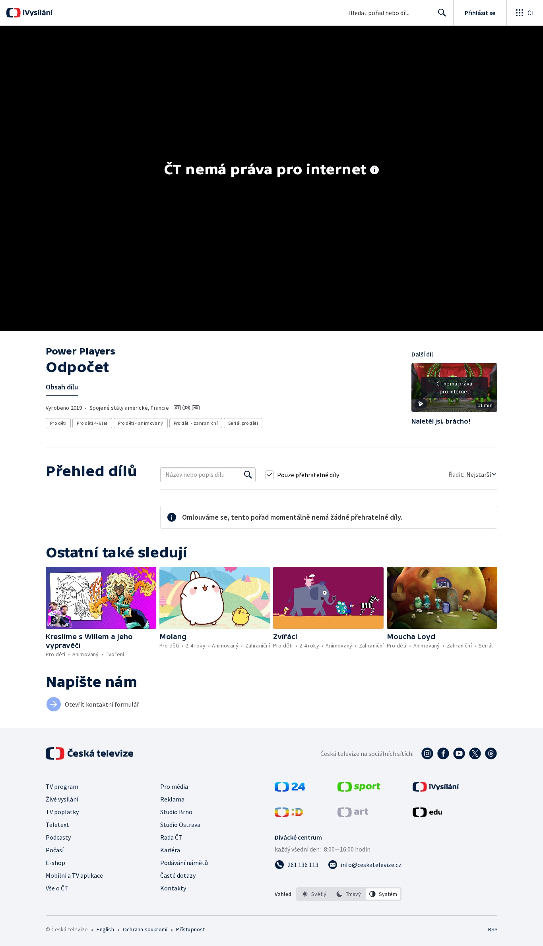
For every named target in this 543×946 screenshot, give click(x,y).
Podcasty (58, 837)
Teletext (57, 824)
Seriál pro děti (243, 423)
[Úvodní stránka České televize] (90, 753)
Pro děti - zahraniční (196, 423)
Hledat (442, 13)
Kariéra (170, 850)
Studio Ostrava (180, 824)
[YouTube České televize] (459, 753)
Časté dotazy (178, 875)
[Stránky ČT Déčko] (289, 815)
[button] (454, 390)
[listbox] (348, 894)
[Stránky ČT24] (290, 789)
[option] (314, 894)
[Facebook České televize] (443, 753)
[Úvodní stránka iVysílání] (36, 12)
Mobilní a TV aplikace (74, 875)
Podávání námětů (184, 863)
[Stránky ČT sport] (358, 789)
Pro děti (58, 423)
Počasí (55, 850)
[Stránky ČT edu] (427, 815)
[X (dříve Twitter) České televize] (475, 753)
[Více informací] (374, 171)
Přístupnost (190, 929)
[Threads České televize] (491, 753)
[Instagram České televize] (427, 753)
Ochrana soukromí (145, 929)
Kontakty (173, 888)
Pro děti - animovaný (140, 423)
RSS (493, 929)
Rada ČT (171, 837)
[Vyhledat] (248, 475)
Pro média (174, 786)
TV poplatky (62, 812)
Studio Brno (176, 812)
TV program (62, 786)
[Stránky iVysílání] (436, 789)
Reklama (172, 799)
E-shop (55, 863)
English (105, 929)
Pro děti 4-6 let (92, 423)
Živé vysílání (62, 799)
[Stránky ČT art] (352, 815)
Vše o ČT (57, 888)
